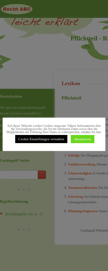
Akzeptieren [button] (82, 139)
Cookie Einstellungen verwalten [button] (41, 139)
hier (98, 132)
